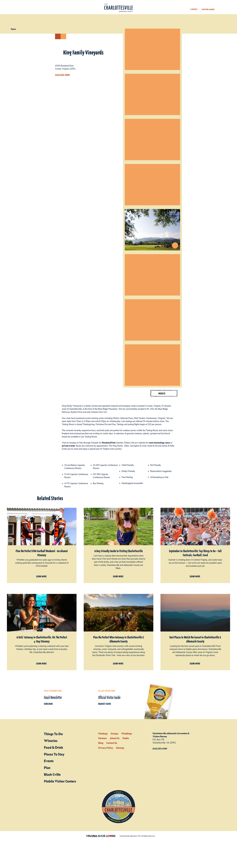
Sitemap (120, 747)
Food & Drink (53, 747)
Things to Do (53, 734)
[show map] (58, 36)
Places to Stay (54, 754)
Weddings (126, 733)
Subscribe (48, 703)
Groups (114, 733)
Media (125, 738)
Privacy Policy (105, 747)
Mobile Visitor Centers (60, 781)
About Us (114, 738)
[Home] (118, 7)
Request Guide (104, 703)
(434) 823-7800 (62, 75)
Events (49, 761)
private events (68, 445)
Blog (100, 742)
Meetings (103, 733)
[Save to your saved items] (63, 36)
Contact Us (111, 742)
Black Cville (52, 774)
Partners (102, 738)
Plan (47, 768)
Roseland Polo (109, 442)
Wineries (50, 741)
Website (161, 393)
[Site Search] (220, 7)
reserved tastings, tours (159, 442)
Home (13, 29)
